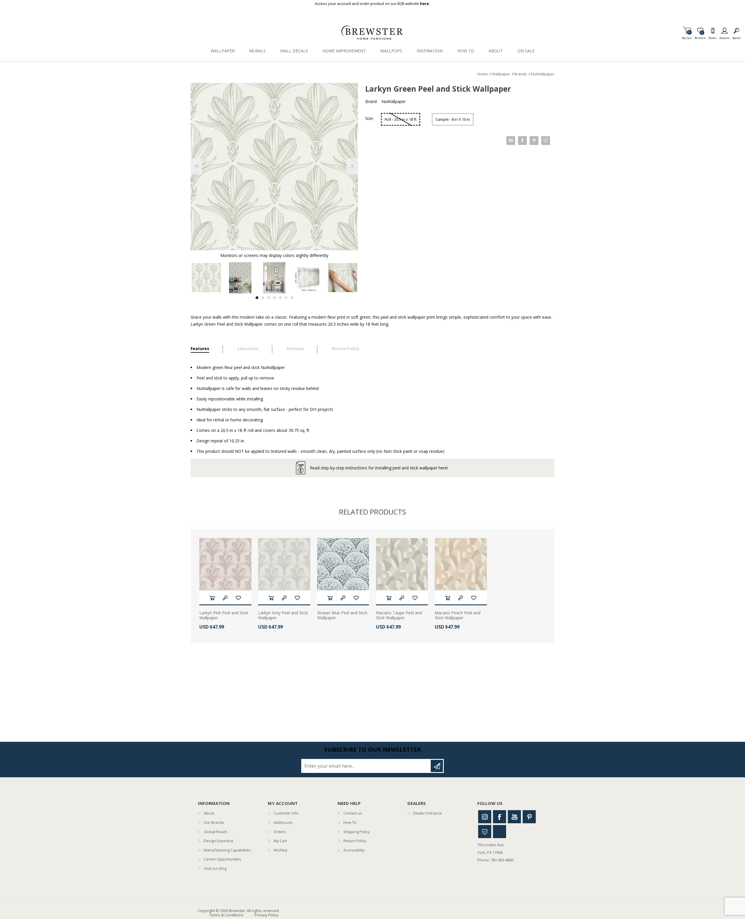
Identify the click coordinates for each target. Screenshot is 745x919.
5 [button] (280, 297)
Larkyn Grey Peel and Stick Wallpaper (283, 615)
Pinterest (529, 816)
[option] (206, 277)
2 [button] (262, 297)
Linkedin (499, 831)
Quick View (225, 597)
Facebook (499, 816)
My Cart (280, 840)
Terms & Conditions (226, 915)
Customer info (286, 813)
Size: (369, 118)
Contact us (352, 813)
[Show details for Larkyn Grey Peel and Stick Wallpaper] (284, 564)
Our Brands (214, 822)
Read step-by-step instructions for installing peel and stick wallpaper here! (379, 468)
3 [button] (268, 297)
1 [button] (257, 297)
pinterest (534, 140)
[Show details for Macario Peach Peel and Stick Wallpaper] (461, 564)
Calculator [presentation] (248, 348)
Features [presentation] (200, 348)
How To (349, 822)
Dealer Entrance (427, 813)
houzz (545, 140)
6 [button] (286, 297)
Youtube (514, 816)
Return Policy (354, 840)
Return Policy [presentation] (345, 348)
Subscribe (437, 766)
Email (510, 140)
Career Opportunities (222, 859)
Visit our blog (215, 868)
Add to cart (212, 597)
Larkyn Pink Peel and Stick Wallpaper (223, 615)
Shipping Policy (356, 831)
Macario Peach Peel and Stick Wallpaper (457, 615)
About (209, 813)
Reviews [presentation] (295, 348)
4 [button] (274, 297)
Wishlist (280, 850)
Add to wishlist (238, 597)
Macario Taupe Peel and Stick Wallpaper (399, 615)
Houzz (484, 831)
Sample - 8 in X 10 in (452, 119)
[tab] (207, 349)
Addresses (283, 822)
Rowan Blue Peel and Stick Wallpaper (342, 615)
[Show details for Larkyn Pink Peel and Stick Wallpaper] (225, 564)
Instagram (484, 816)
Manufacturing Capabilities (227, 850)
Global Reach (215, 831)
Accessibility (354, 850)
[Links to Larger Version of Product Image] (274, 166)
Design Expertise (218, 840)
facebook (522, 140)
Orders (280, 831)
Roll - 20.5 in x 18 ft (400, 119)
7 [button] (291, 297)
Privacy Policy (267, 915)
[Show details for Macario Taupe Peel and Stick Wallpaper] (402, 564)
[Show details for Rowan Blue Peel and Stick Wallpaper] (343, 564)
